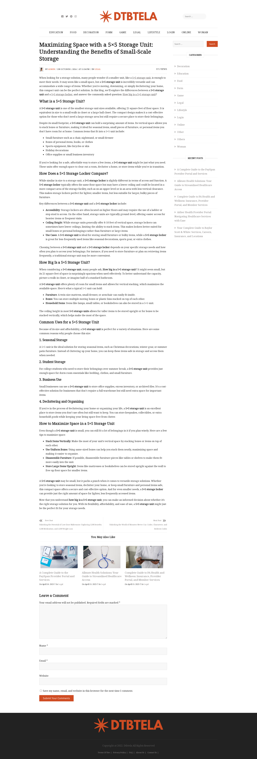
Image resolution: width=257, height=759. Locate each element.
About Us (140, 752)
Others (181, 139)
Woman (203, 32)
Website (43, 675)
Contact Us (152, 752)
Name (43, 645)
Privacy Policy (119, 752)
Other (180, 132)
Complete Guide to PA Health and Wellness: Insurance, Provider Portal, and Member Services (144, 576)
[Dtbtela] (128, 719)
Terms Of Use (104, 752)
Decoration (91, 32)
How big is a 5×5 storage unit (139, 94)
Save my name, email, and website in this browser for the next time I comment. (88, 690)
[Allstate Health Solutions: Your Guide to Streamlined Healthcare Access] (102, 557)
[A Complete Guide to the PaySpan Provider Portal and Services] (59, 557)
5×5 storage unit (141, 77)
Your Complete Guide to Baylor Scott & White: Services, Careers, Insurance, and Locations (193, 232)
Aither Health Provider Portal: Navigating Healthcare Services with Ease (193, 216)
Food (73, 32)
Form (109, 32)
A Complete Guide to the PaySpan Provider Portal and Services (57, 576)
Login (171, 32)
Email (43, 660)
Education (56, 32)
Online (186, 32)
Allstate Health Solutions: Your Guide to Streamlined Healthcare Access (102, 576)
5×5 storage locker (61, 94)
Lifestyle (154, 32)
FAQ (131, 752)
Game (122, 32)
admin (51, 69)
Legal (137, 32)
